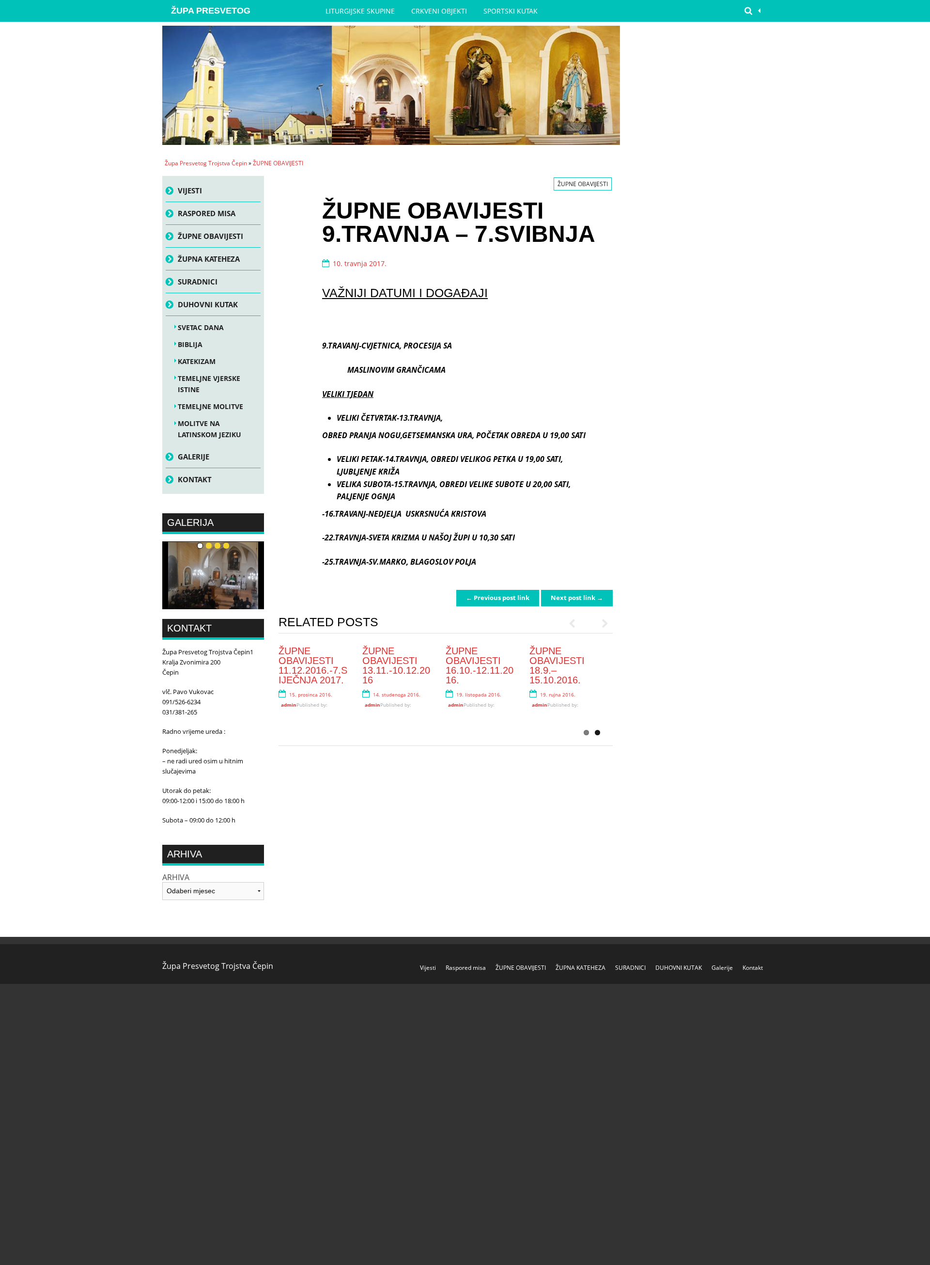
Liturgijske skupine (360, 11)
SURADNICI (197, 281)
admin (288, 704)
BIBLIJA (190, 344)
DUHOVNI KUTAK (208, 304)
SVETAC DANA (201, 327)
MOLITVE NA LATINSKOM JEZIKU (209, 429)
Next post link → (577, 597)
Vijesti (190, 190)
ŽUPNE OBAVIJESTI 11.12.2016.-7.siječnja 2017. (313, 665)
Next (600, 623)
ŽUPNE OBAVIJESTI (278, 163)
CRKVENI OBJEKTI (439, 11)
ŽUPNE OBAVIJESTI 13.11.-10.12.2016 (396, 665)
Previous (576, 623)
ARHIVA (175, 877)
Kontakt (195, 479)
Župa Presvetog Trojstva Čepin (210, 14)
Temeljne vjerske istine (209, 384)
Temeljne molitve (210, 406)
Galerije (193, 456)
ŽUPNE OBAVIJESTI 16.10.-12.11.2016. (479, 665)
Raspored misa (206, 213)
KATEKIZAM (197, 361)
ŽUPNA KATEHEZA (209, 259)
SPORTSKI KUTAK (510, 11)
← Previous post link (497, 597)
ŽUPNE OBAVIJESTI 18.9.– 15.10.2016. (557, 665)
